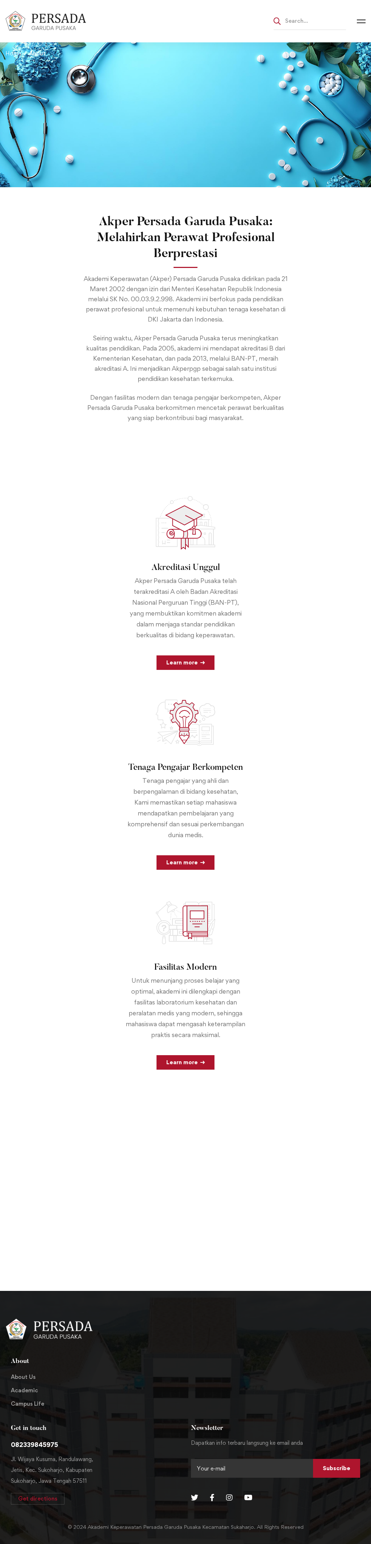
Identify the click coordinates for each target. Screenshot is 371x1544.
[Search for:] (310, 20)
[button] (37, 1499)
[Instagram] (229, 1497)
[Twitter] (194, 1497)
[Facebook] (212, 1497)
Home (13, 53)
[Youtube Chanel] (248, 1497)
